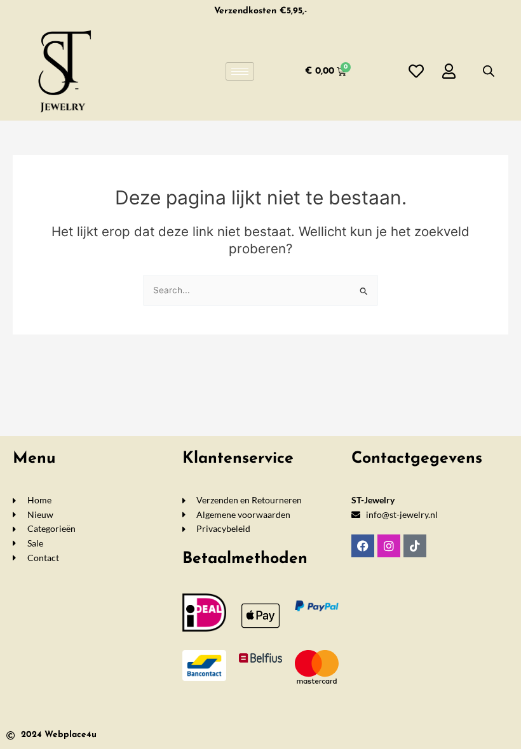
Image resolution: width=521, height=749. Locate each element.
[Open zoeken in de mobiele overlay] (488, 71)
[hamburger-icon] (240, 71)
